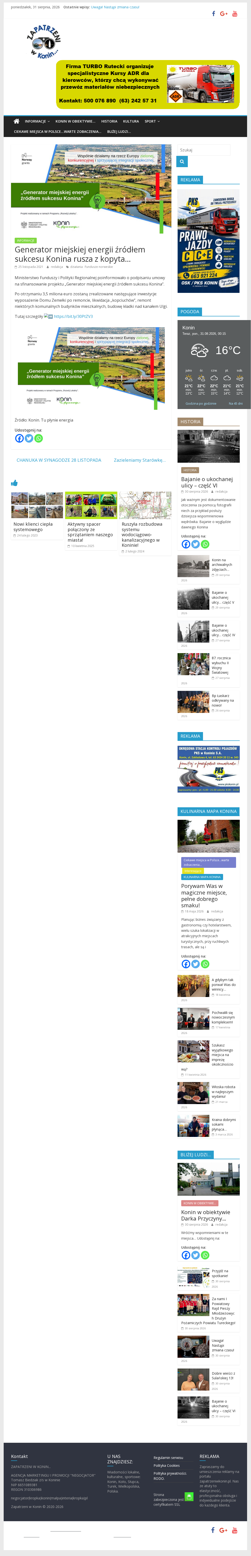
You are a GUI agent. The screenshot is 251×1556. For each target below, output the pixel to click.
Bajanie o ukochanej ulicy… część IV (223, 630)
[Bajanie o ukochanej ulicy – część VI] (209, 432)
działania (76, 267)
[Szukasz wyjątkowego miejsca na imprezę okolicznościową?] (193, 1043)
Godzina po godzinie (201, 403)
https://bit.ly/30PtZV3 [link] (73, 316)
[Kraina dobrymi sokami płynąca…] (193, 1117)
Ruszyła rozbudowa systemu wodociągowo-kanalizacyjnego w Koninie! (142, 534)
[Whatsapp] (38, 438)
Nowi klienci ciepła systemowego (33, 526)
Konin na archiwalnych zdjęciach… (222, 565)
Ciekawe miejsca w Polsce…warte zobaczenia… (57, 131)
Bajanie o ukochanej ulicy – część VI (207, 482)
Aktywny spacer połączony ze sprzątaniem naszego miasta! (90, 532)
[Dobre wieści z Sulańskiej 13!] (193, 1371)
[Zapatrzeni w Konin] (16, 121)
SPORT (150, 121)
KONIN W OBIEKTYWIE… (76, 121)
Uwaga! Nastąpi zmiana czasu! (115, 7)
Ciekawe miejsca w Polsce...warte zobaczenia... (206, 862)
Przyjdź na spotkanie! (220, 1273)
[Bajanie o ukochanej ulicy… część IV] (193, 623)
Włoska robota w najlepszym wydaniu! (223, 1091)
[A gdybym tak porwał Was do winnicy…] (193, 977)
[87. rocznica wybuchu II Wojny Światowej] (193, 655)
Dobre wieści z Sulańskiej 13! (223, 1376)
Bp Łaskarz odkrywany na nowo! (223, 700)
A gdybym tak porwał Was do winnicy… (224, 984)
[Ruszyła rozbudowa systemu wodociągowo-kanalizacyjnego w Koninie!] (145, 494)
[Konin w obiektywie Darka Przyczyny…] (209, 1165)
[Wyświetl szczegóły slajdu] (148, 84)
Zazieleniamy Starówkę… (142, 460)
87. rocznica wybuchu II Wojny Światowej (221, 665)
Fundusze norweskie (99, 267)
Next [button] (233, 242)
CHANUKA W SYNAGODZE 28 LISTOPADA (56, 460)
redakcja (57, 267)
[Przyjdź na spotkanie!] (193, 1268)
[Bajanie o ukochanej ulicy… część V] (193, 590)
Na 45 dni (236, 403)
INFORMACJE (35, 121)
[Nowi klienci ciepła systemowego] (37, 494)
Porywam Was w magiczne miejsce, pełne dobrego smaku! (204, 895)
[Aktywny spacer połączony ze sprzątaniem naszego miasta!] (91, 494)
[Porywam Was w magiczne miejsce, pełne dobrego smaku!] (209, 822)
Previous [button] (183, 242)
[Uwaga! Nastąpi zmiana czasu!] (193, 1338)
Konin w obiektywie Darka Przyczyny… (205, 1215)
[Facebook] (19, 438)
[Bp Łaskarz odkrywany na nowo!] (193, 693)
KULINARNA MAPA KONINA (202, 877)
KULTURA (131, 121)
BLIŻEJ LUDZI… (119, 131)
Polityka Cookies (167, 1465)
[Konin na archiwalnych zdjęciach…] (193, 557)
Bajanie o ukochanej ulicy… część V (223, 597)
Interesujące (193, 871)
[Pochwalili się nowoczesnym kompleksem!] (193, 1010)
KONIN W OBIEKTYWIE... (200, 1203)
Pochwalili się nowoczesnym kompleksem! (223, 1017)
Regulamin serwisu (168, 1457)
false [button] (62, 82)
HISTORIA (109, 121)
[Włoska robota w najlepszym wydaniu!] (193, 1084)
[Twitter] (29, 438)
